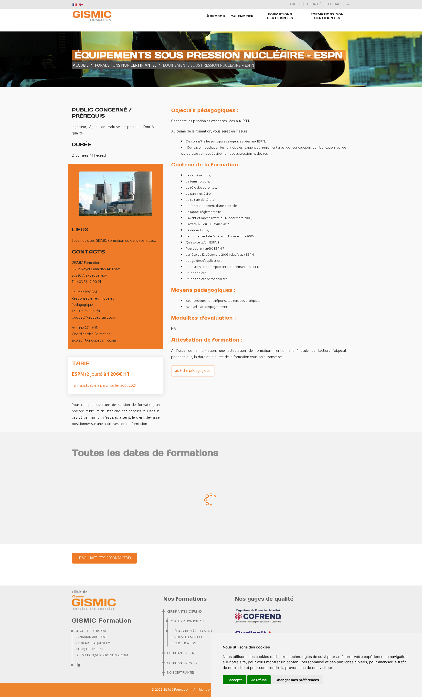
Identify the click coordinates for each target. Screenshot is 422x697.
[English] (81, 4)
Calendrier (242, 16)
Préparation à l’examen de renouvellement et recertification (193, 637)
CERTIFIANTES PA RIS (182, 663)
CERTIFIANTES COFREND (184, 612)
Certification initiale (188, 621)
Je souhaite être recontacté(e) (104, 558)
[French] (75, 4)
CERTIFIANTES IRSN (180, 653)
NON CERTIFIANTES (181, 673)
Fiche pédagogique (194, 371)
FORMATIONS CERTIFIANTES (280, 16)
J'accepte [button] (235, 680)
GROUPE (295, 4)
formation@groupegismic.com (101, 655)
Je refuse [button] (259, 680)
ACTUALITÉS (314, 4)
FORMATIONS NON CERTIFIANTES (327, 16)
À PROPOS (215, 16)
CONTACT (334, 4)
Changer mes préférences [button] (297, 680)
